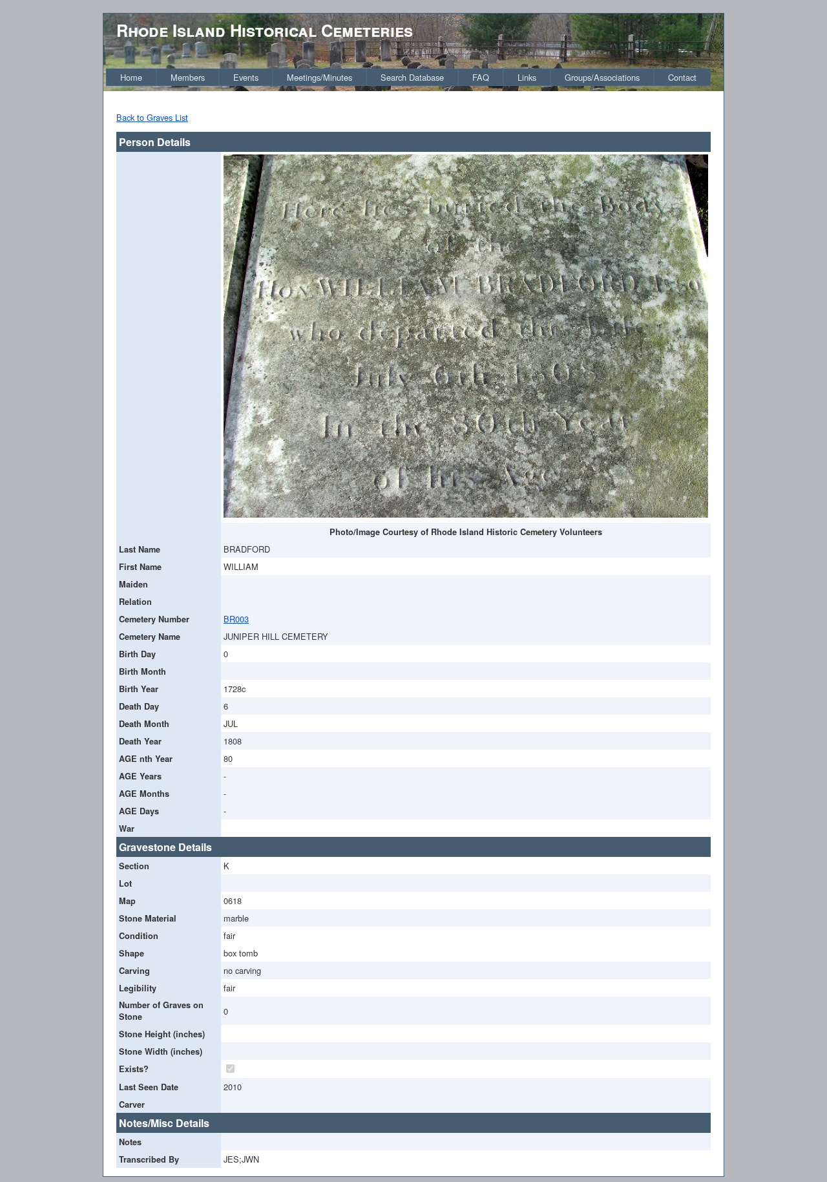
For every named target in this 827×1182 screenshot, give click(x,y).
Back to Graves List (152, 117)
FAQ (480, 77)
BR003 (236, 619)
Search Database (412, 77)
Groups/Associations (602, 77)
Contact (682, 77)
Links (527, 77)
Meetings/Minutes (319, 77)
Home (131, 77)
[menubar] (408, 77)
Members (188, 77)
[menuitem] (131, 77)
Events (245, 77)
